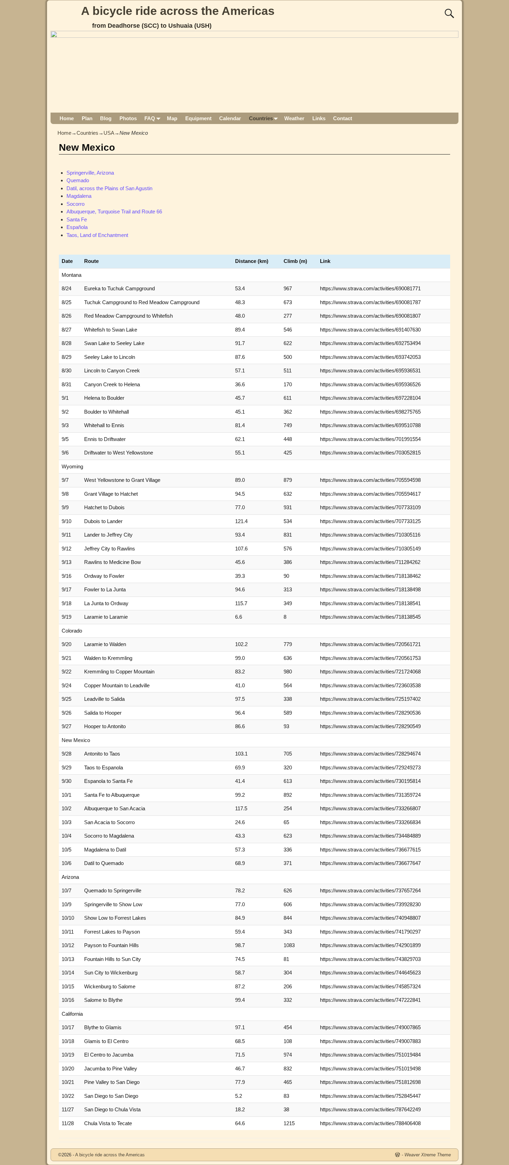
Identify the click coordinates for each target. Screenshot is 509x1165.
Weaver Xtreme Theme (427, 1154)
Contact (342, 118)
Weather (294, 118)
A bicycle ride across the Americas (178, 10)
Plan (87, 118)
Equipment (198, 118)
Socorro (75, 204)
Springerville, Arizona (90, 173)
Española (77, 227)
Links (318, 118)
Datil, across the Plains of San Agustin (109, 188)
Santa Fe (76, 219)
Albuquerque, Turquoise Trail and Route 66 (114, 211)
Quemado (77, 180)
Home (67, 118)
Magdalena (78, 196)
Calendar (230, 118)
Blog (105, 118)
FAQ (149, 118)
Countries (261, 118)
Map (172, 118)
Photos (128, 118)
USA (109, 133)
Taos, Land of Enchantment (97, 235)
